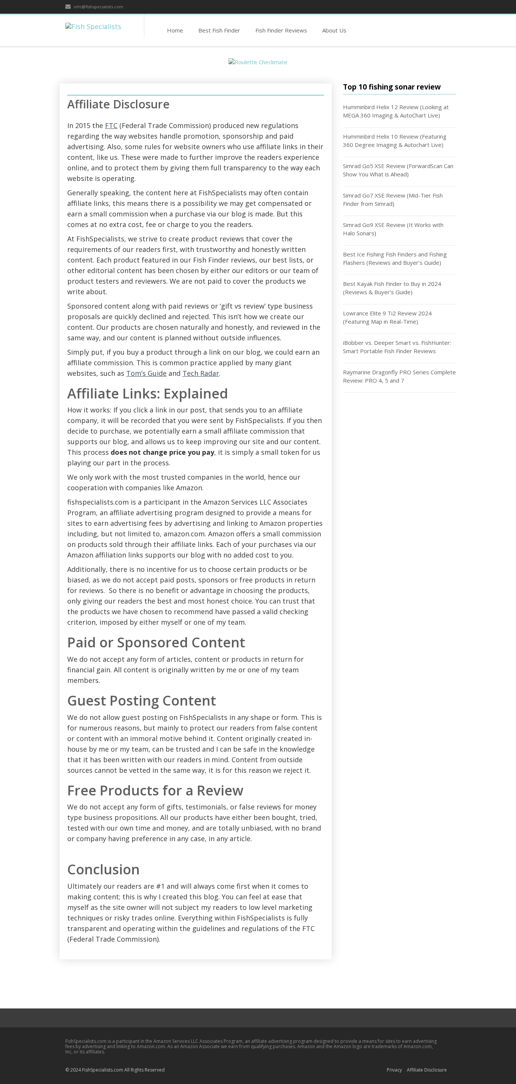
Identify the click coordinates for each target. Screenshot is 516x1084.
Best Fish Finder (219, 30)
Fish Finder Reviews (281, 30)
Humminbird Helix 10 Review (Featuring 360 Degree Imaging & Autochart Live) (394, 141)
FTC (111, 125)
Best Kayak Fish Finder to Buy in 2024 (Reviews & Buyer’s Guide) (392, 288)
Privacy (394, 1070)
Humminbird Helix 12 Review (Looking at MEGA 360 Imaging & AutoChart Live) (396, 111)
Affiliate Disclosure (427, 1070)
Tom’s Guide (146, 373)
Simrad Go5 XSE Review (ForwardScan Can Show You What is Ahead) (398, 170)
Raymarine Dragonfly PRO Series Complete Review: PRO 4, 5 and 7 (399, 376)
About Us (334, 30)
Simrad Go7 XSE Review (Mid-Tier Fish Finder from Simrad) (393, 199)
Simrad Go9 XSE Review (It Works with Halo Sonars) (393, 229)
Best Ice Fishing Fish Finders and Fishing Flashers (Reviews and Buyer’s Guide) (395, 258)
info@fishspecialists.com (98, 6)
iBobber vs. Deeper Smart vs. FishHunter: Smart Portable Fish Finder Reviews (397, 347)
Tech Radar (200, 373)
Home (175, 30)
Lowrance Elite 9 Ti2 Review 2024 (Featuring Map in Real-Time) (387, 317)
